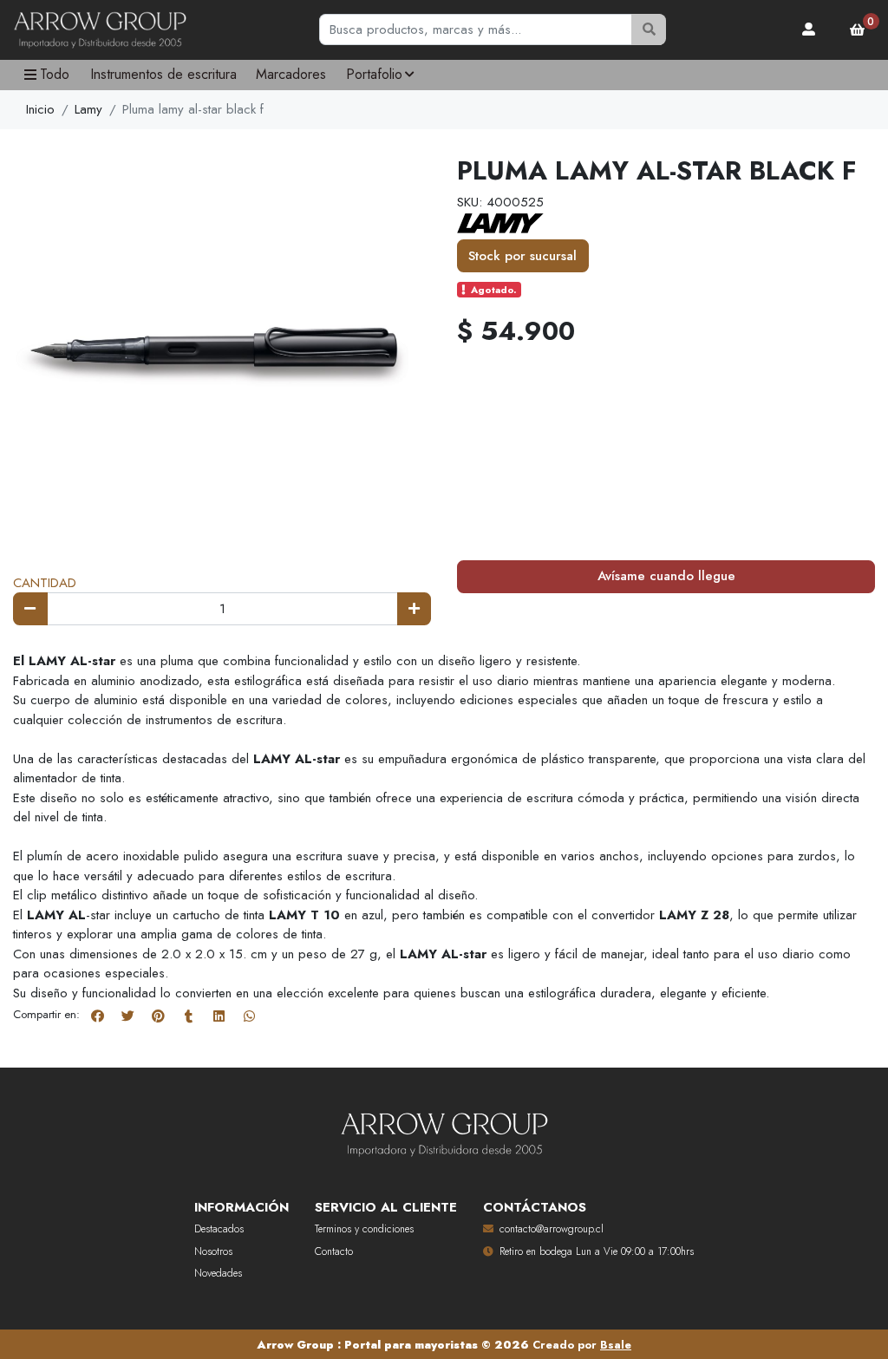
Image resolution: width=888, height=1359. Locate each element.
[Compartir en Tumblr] (188, 1016)
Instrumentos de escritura (163, 74)
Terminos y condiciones (364, 1229)
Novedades (218, 1273)
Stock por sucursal (522, 255)
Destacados (219, 1229)
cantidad (44, 582)
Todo (54, 74)
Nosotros (213, 1251)
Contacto (334, 1251)
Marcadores (291, 74)
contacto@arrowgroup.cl (552, 1229)
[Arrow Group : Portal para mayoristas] (99, 30)
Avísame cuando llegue (666, 575)
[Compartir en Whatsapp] (249, 1016)
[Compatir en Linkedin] (219, 1016)
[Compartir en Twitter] (127, 1016)
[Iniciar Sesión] (809, 29)
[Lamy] (500, 222)
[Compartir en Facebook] (97, 1016)
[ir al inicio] (444, 1131)
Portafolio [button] (374, 74)
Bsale (615, 1344)
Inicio (40, 109)
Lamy (88, 109)
